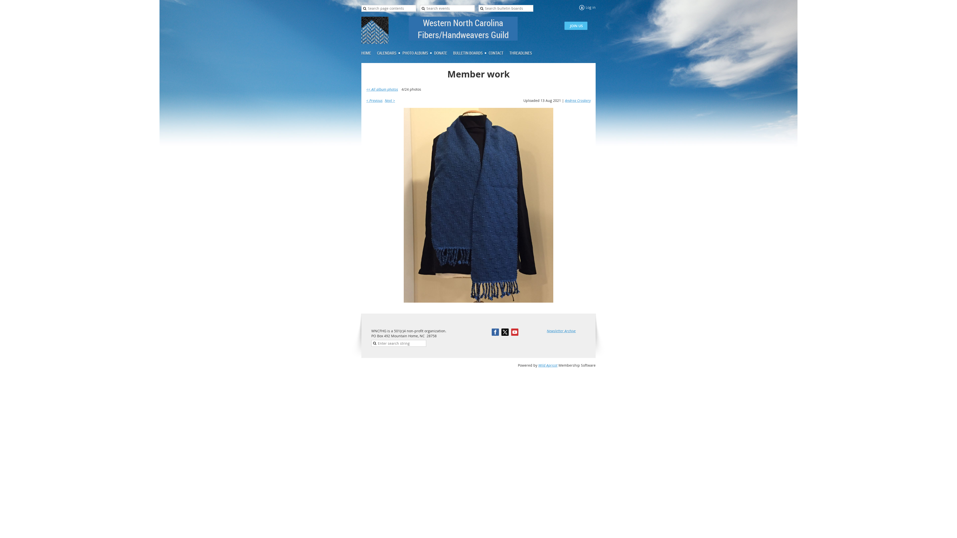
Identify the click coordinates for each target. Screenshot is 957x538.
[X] (505, 332)
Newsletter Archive (561, 331)
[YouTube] (514, 332)
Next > (390, 100)
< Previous (374, 100)
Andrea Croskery (578, 100)
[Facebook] (495, 332)
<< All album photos (382, 89)
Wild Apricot (548, 365)
